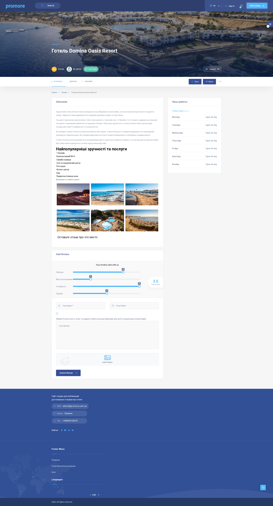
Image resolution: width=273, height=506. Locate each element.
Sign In (231, 6)
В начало (58, 81)
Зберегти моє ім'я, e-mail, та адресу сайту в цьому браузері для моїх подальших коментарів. (101, 319)
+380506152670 (70, 421)
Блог (54, 472)
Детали (73, 81)
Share (210, 82)
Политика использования (64, 466)
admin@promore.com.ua (75, 406)
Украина (68, 413)
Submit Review (66, 373)
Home (54, 92)
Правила (56, 460)
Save (196, 82)
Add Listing (255, 6)
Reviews (89, 81)
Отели (64, 92)
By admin (77, 69)
